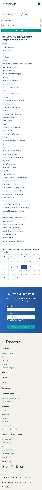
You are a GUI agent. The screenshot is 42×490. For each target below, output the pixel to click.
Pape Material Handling (9, 67)
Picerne (4, 137)
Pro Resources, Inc (7, 198)
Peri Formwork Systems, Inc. (11, 114)
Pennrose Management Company (12, 101)
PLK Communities (7, 47)
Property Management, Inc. (10, 228)
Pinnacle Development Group (11, 151)
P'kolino (4, 44)
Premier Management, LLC (10, 184)
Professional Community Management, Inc (15, 208)
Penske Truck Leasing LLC (10, 107)
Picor (3, 144)
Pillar (3, 147)
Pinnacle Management (9, 154)
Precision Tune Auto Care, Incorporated (14, 177)
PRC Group (5, 57)
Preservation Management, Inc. (12, 191)
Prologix (4, 214)
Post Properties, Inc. (8, 174)
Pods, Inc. (4, 171)
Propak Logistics (7, 221)
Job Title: (10, 306)
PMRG (3, 54)
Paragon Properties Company (11, 74)
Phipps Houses (6, 131)
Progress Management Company (12, 211)
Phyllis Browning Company (10, 134)
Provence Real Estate (8, 234)
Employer (21, 13)
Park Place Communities (9, 80)
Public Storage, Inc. (8, 238)
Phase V (4, 124)
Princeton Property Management (12, 194)
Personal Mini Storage (9, 117)
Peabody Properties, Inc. (9, 87)
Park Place (5, 77)
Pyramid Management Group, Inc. (12, 241)
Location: (10, 314)
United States (13, 13)
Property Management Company (12, 224)
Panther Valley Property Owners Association (16, 64)
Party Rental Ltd (6, 84)
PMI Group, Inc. (6, 50)
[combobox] (21, 25)
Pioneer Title (5, 161)
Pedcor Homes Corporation (10, 94)
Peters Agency (6, 121)
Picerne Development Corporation (13, 141)
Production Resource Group (10, 204)
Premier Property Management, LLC (13, 187)
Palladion (4, 60)
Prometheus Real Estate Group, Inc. (13, 218)
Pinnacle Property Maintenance (12, 157)
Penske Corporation (8, 104)
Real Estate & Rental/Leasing (9, 15)
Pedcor (3, 90)
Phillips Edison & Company (10, 127)
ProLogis (4, 201)
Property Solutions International (12, 231)
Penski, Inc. (5, 111)
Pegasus (4, 97)
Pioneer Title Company (9, 164)
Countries (4, 13)
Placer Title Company (8, 167)
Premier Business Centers (10, 181)
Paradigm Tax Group (8, 70)
